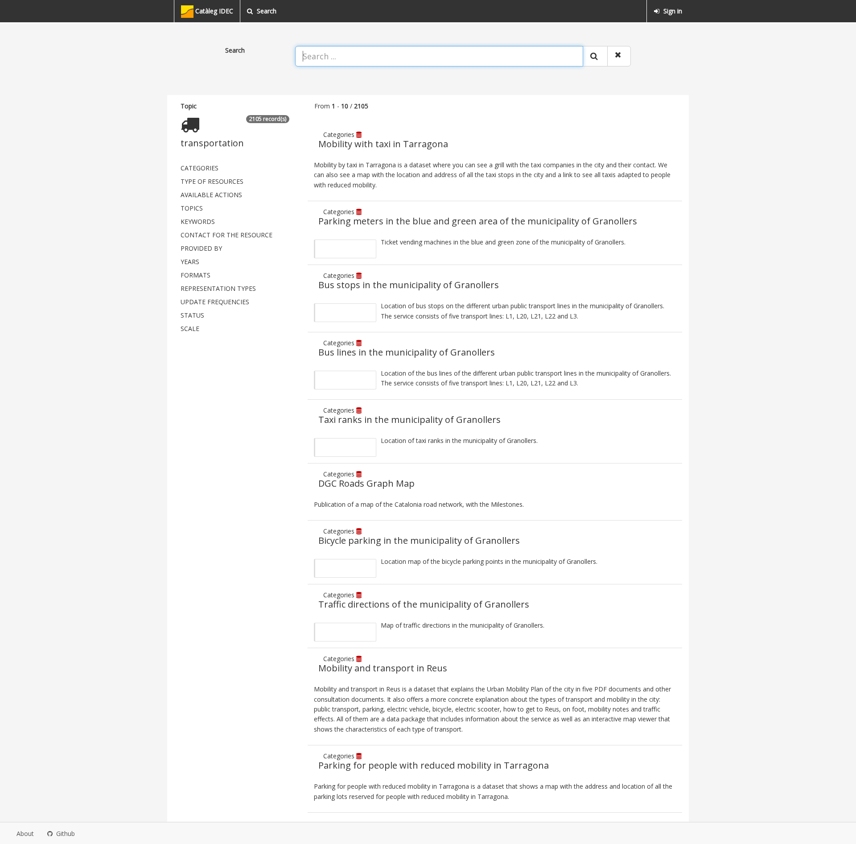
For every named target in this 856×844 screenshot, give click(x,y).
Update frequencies (215, 302)
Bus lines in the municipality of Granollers (406, 352)
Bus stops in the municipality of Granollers (408, 285)
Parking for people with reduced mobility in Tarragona (433, 765)
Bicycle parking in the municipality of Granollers (419, 540)
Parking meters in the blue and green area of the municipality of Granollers (477, 221)
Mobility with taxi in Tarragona (383, 144)
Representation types (218, 288)
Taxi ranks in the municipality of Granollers (409, 420)
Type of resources (212, 181)
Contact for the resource (226, 235)
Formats (195, 275)
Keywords (198, 221)
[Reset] (619, 56)
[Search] (595, 56)
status (192, 315)
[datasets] (359, 134)
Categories (199, 168)
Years (190, 261)
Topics (192, 208)
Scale (190, 328)
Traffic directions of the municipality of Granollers (423, 604)
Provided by (201, 248)
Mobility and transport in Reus (382, 668)
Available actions (211, 194)
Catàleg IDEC (213, 11)
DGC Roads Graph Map (366, 483)
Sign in (672, 11)
